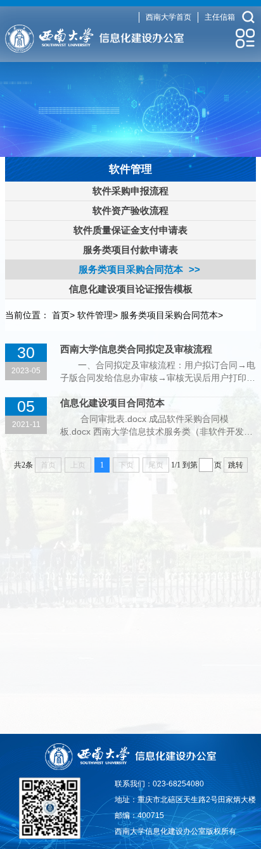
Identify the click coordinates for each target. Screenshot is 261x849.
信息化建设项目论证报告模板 (131, 288)
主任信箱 (220, 17)
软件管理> (97, 315)
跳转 (235, 465)
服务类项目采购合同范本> (171, 315)
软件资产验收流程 (130, 210)
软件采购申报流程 (130, 190)
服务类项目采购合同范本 (131, 269)
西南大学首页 (168, 17)
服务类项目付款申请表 (130, 249)
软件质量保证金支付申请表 (130, 230)
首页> (63, 315)
